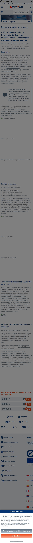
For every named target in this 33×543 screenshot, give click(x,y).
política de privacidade (22, 523)
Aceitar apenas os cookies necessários (16, 531)
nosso (3, 516)
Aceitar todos (16, 536)
